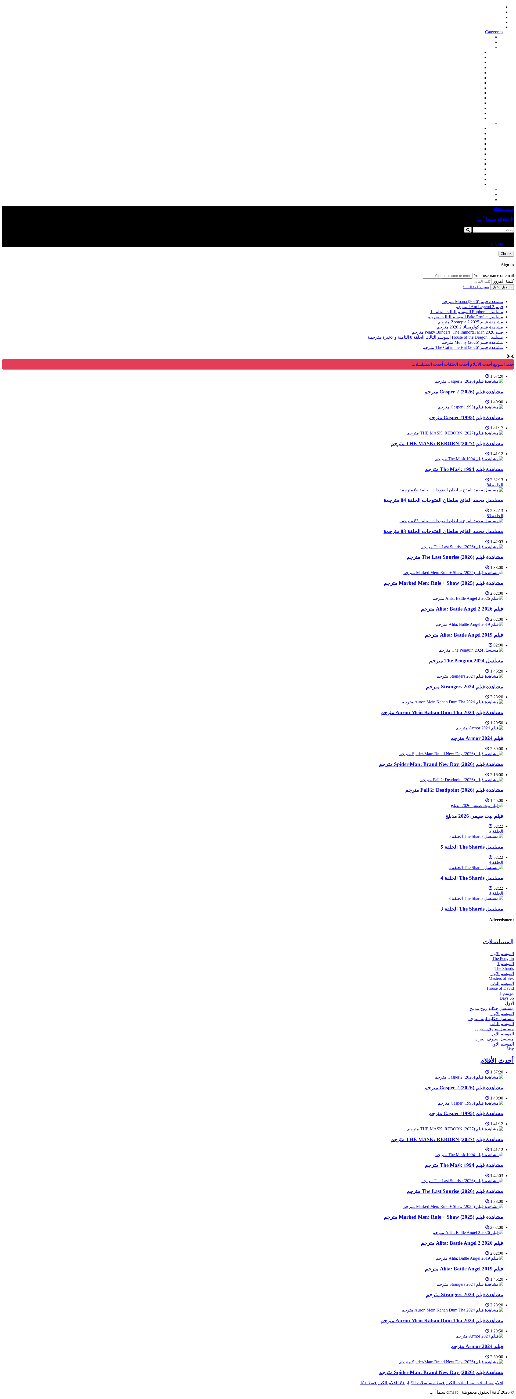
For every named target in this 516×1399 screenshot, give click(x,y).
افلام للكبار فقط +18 (474, 199)
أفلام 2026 (472, 118)
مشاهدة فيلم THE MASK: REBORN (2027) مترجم (447, 443)
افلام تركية (472, 67)
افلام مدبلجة (471, 108)
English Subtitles (467, 164)
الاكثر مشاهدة (480, 37)
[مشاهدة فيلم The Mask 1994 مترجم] (469, 458)
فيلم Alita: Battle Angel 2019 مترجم (464, 635)
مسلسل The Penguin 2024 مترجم (466, 660)
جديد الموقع (503, 364)
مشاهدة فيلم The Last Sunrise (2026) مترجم (455, 557)
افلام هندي (472, 57)
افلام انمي (473, 72)
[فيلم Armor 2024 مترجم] (479, 728)
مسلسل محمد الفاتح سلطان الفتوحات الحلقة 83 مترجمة (443, 531)
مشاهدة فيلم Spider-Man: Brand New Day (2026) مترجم (441, 764)
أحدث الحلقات (490, 17)
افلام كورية (472, 62)
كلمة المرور (503, 281)
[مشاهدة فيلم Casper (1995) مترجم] (470, 407)
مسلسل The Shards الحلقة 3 (471, 909)
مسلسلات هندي (467, 149)
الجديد (487, 42)
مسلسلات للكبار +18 (474, 194)
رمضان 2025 (470, 179)
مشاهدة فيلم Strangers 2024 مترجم (464, 686)
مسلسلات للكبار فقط (473, 189)
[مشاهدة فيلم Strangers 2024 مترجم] (469, 676)
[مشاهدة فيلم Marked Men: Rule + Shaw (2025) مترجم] (453, 572)
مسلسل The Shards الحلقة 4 (471, 878)
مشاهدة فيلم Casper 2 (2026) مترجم (463, 392)
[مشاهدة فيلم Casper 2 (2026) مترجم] (469, 381)
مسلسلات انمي (468, 143)
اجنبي (477, 128)
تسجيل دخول (502, 287)
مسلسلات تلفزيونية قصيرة (458, 174)
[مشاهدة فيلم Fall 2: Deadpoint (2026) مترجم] (461, 779)
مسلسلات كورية (467, 133)
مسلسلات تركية (467, 138)
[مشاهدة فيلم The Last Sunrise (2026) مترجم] (462, 547)
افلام (488, 47)
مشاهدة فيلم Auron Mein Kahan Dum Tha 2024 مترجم (442, 712)
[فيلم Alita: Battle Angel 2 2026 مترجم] (467, 598)
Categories (494, 32)
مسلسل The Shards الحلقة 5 (471, 847)
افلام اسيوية (471, 77)
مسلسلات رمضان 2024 (461, 159)
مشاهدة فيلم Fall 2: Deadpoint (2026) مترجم (454, 790)
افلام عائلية (472, 103)
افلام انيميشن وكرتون (462, 88)
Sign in (497, 27)
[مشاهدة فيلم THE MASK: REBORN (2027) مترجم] (455, 433)
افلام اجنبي (472, 52)
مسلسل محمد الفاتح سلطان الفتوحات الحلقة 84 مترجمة (443, 500)
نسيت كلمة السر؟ (476, 287)
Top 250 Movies (468, 92)
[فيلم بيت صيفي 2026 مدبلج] (477, 805)
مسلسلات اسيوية (466, 169)
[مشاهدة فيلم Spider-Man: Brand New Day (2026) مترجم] (451, 753)
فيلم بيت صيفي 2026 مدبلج (474, 816)
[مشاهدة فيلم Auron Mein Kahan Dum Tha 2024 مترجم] (452, 702)
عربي (477, 184)
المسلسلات (471, 154)
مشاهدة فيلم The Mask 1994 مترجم (464, 469)
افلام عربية (472, 113)
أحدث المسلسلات (487, 12)
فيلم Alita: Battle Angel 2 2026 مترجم (462, 609)
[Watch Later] (487, 376)
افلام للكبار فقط (467, 83)
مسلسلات (483, 123)
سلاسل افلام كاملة (465, 98)
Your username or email (494, 275)
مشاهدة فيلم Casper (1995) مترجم (465, 417)
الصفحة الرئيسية (488, 7)
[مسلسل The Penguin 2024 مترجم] (471, 650)
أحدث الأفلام (492, 22)
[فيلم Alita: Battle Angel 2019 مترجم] (469, 624)
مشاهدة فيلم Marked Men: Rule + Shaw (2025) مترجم (443, 583)
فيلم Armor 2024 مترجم (476, 738)
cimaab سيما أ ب (495, 219)
